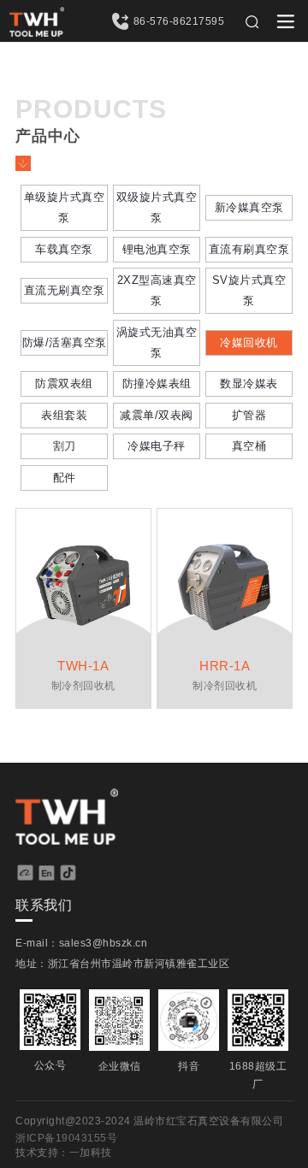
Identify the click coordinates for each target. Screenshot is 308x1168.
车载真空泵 (64, 249)
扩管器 (249, 415)
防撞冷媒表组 (157, 383)
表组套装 (64, 415)
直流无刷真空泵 (64, 290)
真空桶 (249, 445)
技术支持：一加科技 (63, 1152)
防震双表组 (64, 383)
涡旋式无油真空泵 (157, 342)
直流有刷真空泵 (249, 249)
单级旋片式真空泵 (64, 207)
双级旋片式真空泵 (157, 207)
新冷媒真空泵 (249, 207)
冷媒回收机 (249, 342)
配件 (64, 477)
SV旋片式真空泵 (249, 290)
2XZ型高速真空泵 (157, 290)
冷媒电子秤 (156, 445)
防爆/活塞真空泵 (64, 342)
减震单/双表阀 (156, 415)
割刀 (64, 445)
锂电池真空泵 (157, 249)
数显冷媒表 (249, 383)
